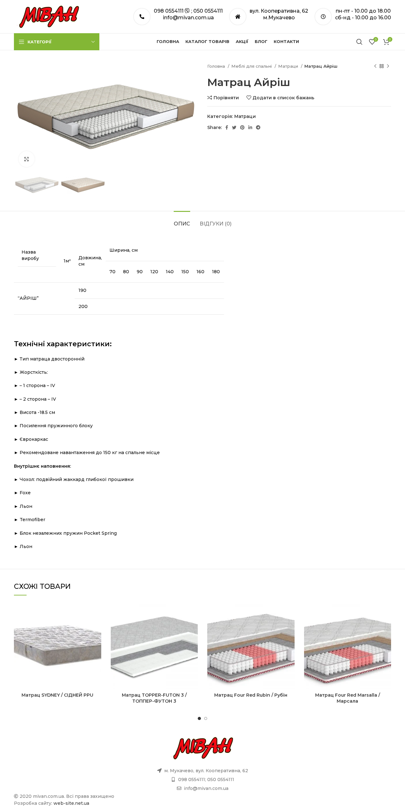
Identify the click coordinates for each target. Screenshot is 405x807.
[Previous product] (375, 66)
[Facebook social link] (226, 127)
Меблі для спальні (252, 66)
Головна (216, 66)
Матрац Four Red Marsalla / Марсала (347, 698)
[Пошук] (359, 41)
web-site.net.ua (71, 803)
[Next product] (388, 66)
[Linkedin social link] (250, 127)
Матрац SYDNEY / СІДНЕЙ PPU (57, 695)
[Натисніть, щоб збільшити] (26, 159)
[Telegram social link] (258, 127)
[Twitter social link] (234, 127)
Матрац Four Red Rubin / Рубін (250, 695)
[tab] (182, 220)
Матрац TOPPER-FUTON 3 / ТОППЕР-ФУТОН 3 (154, 698)
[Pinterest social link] (242, 127)
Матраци (288, 66)
